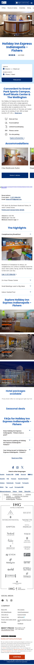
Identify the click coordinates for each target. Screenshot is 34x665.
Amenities (22, 8)
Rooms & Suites (12, 8)
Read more (18, 113)
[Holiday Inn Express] (4, 2)
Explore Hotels (22, 614)
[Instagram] (11, 600)
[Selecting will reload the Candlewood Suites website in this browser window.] (17, 582)
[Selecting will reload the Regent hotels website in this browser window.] (27, 512)
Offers (4, 8)
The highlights (17, 228)
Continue (17, 657)
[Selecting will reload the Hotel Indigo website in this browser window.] (27, 526)
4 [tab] (18, 35)
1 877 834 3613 (19, 629)
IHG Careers (21, 609)
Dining (29, 8)
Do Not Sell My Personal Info (24, 620)
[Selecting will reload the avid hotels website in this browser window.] (10, 568)
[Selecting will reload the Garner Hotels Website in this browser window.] (27, 561)
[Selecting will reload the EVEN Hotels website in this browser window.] (10, 554)
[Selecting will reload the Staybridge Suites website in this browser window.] (10, 575)
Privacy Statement (7, 651)
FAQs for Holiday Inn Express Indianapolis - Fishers (17, 421)
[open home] (1, 497)
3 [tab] (17, 35)
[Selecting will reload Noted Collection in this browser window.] (10, 533)
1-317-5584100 (15, 197)
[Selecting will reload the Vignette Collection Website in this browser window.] (27, 519)
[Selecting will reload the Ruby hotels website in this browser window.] (10, 540)
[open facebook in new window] (12, 467)
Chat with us (4, 614)
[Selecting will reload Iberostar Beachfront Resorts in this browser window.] (10, 547)
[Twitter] (7, 600)
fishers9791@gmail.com (14, 199)
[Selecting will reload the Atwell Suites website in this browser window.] (27, 568)
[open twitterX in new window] (21, 467)
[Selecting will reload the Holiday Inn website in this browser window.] (10, 561)
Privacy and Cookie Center (8, 619)
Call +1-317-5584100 (8, 274)
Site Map (3, 622)
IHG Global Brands (6, 612)
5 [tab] (19, 35)
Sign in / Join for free (23, 2)
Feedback (20, 623)
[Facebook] (3, 600)
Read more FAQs (17, 458)
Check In (5, 66)
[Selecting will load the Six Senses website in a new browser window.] (10, 512)
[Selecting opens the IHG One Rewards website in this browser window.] (17, 588)
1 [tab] (14, 35)
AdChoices (21, 617)
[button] (31, 2)
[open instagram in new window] (17, 467)
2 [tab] (16, 35)
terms (4, 648)
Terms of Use (5, 617)
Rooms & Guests (7, 72)
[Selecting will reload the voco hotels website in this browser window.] (27, 533)
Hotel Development (23, 612)
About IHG (4, 609)
